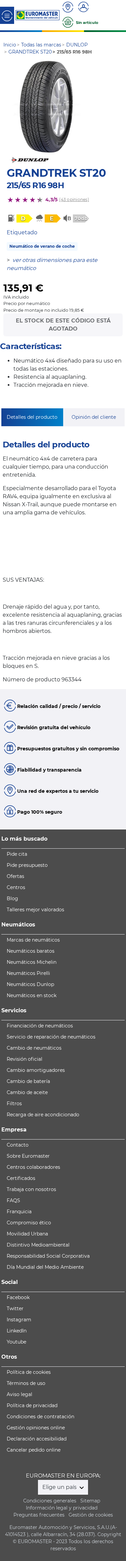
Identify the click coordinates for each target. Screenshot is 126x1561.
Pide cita (17, 854)
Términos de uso (26, 1383)
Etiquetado (22, 232)
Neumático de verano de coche (42, 246)
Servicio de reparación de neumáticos (51, 1037)
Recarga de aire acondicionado (43, 1115)
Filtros (14, 1103)
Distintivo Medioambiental (38, 1245)
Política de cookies (29, 1372)
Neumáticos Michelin (31, 962)
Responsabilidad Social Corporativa (48, 1256)
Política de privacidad (32, 1405)
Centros (16, 887)
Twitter (15, 1308)
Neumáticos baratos (30, 951)
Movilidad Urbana (27, 1234)
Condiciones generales (49, 1501)
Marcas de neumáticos (33, 940)
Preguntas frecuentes (39, 1515)
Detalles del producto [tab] (32, 417)
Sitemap (90, 1501)
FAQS (13, 1200)
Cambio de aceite (27, 1092)
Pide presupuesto (27, 865)
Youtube (16, 1342)
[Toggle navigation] (7, 15)
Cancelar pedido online (33, 1450)
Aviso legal (19, 1394)
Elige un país (60, 1487)
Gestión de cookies (91, 1515)
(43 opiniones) (74, 199)
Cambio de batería (28, 1081)
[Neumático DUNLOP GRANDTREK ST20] (46, 106)
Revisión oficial (24, 1059)
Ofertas (15, 876)
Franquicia (19, 1212)
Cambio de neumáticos (34, 1048)
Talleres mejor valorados (35, 910)
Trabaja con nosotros (31, 1189)
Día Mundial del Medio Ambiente (45, 1267)
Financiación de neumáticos (40, 1026)
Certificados (21, 1178)
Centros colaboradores (33, 1167)
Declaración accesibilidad (37, 1439)
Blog (12, 898)
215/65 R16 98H (35, 185)
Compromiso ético (29, 1223)
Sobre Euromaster (28, 1156)
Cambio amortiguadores (36, 1070)
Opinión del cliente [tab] (94, 417)
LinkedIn (17, 1331)
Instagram (19, 1320)
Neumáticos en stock (31, 995)
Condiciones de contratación (40, 1417)
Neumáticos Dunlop (30, 984)
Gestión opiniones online (36, 1428)
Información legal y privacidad (61, 1508)
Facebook (18, 1297)
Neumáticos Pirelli (28, 973)
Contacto (18, 1145)
